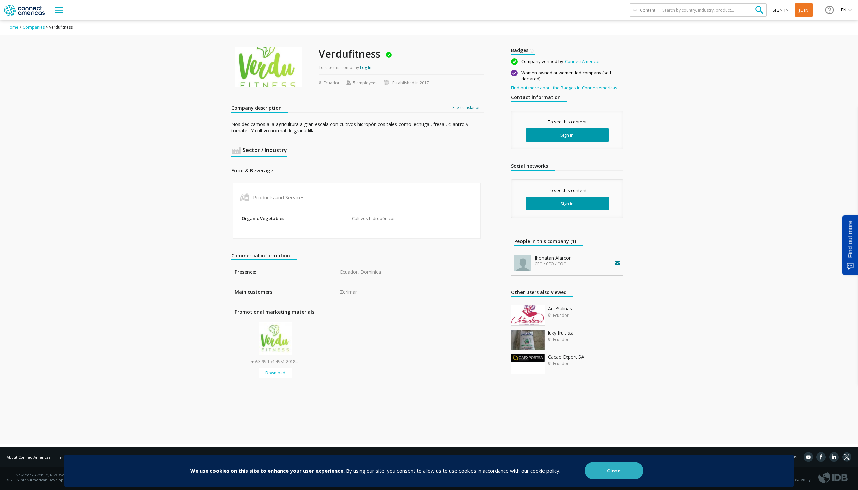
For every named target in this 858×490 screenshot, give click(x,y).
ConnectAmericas (583, 61)
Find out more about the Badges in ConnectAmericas (564, 88)
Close (614, 470)
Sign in (567, 135)
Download (275, 373)
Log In (365, 67)
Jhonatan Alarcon (553, 258)
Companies (34, 27)
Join (804, 10)
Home (12, 27)
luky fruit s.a (561, 333)
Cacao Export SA (566, 357)
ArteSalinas (560, 308)
